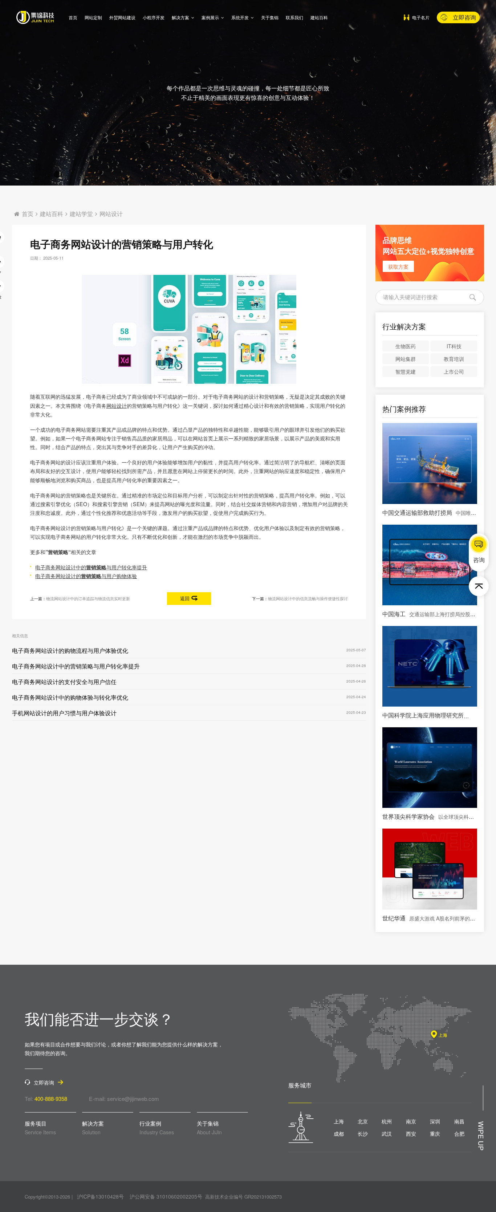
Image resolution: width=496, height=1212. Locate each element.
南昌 (459, 1121)
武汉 (387, 1133)
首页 (73, 17)
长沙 (363, 1133)
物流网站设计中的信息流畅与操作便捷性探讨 (308, 598)
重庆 (435, 1133)
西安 (411, 1133)
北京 (363, 1121)
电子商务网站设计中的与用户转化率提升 (91, 567)
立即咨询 (464, 17)
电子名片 (420, 17)
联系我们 (294, 17)
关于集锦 (270, 17)
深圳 (435, 1121)
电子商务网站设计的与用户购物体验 (86, 575)
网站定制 (93, 17)
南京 (411, 1121)
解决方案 (180, 17)
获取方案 (398, 266)
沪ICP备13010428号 (100, 1196)
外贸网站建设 (122, 17)
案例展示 (210, 17)
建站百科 (319, 17)
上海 (339, 1121)
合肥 (459, 1133)
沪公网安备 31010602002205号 (166, 1196)
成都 (339, 1133)
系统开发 (240, 17)
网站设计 (111, 214)
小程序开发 (153, 17)
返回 (185, 598)
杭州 (387, 1121)
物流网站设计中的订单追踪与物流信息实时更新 (88, 598)
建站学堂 (81, 214)
